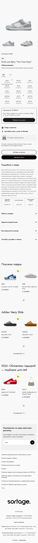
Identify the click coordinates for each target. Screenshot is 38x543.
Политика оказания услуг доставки (10, 465)
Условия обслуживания (7, 462)
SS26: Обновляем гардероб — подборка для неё (18, 368)
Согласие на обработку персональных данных (14, 484)
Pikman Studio (22, 540)
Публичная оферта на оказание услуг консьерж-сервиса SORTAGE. (16, 476)
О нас (3, 488)
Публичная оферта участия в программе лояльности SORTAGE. (18, 472)
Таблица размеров (7, 65)
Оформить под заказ (19, 120)
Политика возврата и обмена (9, 458)
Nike (10, 54)
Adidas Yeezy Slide (12, 312)
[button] (23, 300)
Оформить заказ (19, 157)
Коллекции (4, 54)
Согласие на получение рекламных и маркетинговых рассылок (18, 481)
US (3, 75)
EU (10, 75)
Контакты (3, 469)
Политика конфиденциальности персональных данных (16, 454)
